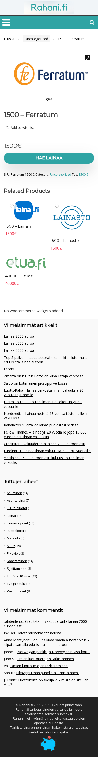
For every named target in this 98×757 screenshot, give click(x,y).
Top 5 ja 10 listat (19, 576)
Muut (11, 546)
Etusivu (9, 38)
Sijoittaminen (17, 568)
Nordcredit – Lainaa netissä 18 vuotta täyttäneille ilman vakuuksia (49, 415)
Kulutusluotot (17, 508)
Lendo (9, 369)
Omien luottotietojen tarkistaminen (45, 658)
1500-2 (83, 174)
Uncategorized (36, 38)
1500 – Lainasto (64, 240)
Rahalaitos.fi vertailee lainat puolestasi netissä (41, 425)
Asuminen (14, 493)
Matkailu (13, 538)
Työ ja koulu (16, 583)
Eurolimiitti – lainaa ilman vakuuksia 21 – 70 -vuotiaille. (47, 450)
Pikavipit (13, 553)
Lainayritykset (17, 523)
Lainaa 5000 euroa (19, 343)
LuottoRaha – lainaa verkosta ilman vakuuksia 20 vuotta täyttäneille (43, 392)
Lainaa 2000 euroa (19, 350)
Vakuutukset (16, 591)
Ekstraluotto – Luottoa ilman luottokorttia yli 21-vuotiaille (43, 404)
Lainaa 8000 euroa (19, 336)
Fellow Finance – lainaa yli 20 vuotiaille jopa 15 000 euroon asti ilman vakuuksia (45, 434)
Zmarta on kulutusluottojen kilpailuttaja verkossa (43, 376)
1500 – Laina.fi (18, 226)
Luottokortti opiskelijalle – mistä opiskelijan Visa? (46, 682)
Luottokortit (15, 530)
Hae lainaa (49, 157)
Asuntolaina (16, 500)
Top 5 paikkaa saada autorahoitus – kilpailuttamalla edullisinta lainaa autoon (45, 359)
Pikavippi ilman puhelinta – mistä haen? (47, 672)
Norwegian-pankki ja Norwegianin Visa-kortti (53, 651)
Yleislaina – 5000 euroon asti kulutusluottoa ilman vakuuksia (44, 460)
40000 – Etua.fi (19, 276)
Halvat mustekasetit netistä (39, 633)
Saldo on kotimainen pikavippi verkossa (36, 383)
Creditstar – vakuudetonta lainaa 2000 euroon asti (44, 443)
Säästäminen (17, 561)
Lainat (11, 515)
